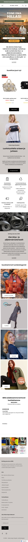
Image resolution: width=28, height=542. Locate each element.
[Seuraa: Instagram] (6, 533)
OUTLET (6, 386)
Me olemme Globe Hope (8, 475)
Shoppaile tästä (14, 170)
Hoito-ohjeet (5, 507)
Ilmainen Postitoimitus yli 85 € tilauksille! (14, 1)
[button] (24, 541)
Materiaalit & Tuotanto (7, 502)
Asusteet (14, 356)
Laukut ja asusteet (8, 295)
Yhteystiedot (5, 482)
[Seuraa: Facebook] (2, 533)
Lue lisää (14, 62)
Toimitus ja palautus (7, 480)
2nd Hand (4, 510)
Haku (3, 477)
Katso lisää (14, 109)
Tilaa (5, 528)
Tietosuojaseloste (6, 490)
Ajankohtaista (5, 487)
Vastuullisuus (5, 500)
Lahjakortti (4, 492)
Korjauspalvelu (5, 505)
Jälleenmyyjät (5, 485)
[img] (14, 402)
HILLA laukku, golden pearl (9, 98)
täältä (24, 206)
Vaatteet (6, 325)
